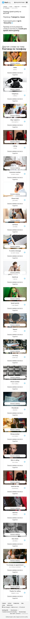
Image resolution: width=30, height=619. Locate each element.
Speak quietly (14, 8)
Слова (10, 6)
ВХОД (17, 2)
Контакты (18, 613)
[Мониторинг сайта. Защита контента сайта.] (17, 616)
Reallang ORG (5, 610)
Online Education (14, 610)
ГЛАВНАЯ (4, 603)
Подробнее (15, 74)
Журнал (9, 603)
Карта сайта (12, 613)
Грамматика (16, 603)
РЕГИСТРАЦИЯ (21, 2)
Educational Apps (22, 611)
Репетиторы (9, 605)
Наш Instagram (6, 607)
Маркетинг (17, 6)
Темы (22, 603)
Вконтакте (15, 607)
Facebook (22, 607)
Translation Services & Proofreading (9, 611)
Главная (5, 6)
